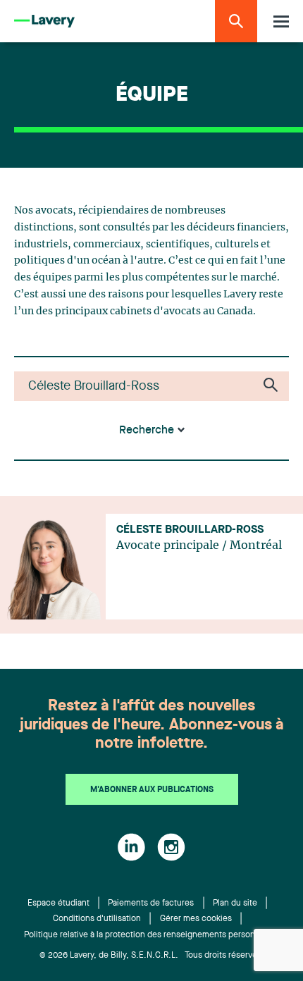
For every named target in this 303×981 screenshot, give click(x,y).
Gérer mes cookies (196, 919)
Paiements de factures (151, 903)
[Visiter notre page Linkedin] (131, 847)
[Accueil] (44, 21)
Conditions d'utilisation (97, 919)
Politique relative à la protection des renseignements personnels (147, 935)
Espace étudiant (58, 903)
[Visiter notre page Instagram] (171, 847)
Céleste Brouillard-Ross (190, 530)
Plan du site (235, 903)
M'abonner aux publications (152, 790)
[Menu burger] (281, 21)
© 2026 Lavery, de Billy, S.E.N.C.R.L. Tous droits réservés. (151, 955)
